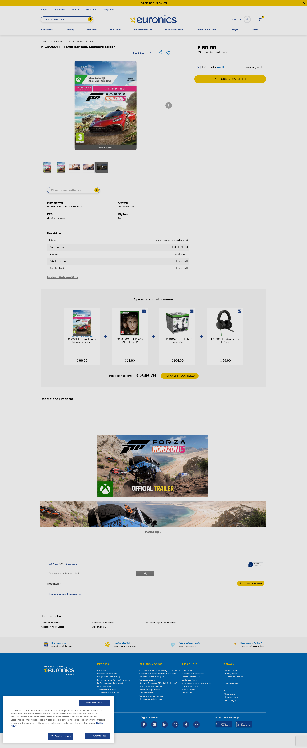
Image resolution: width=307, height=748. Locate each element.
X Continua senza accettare (95, 703)
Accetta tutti (99, 735)
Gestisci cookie (63, 736)
